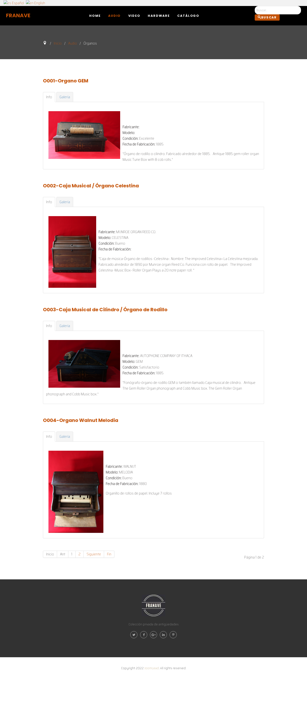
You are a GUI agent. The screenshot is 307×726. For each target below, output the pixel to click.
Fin (109, 554)
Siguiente (94, 554)
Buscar (269, 17)
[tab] (49, 97)
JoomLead (151, 668)
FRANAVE (18, 15)
